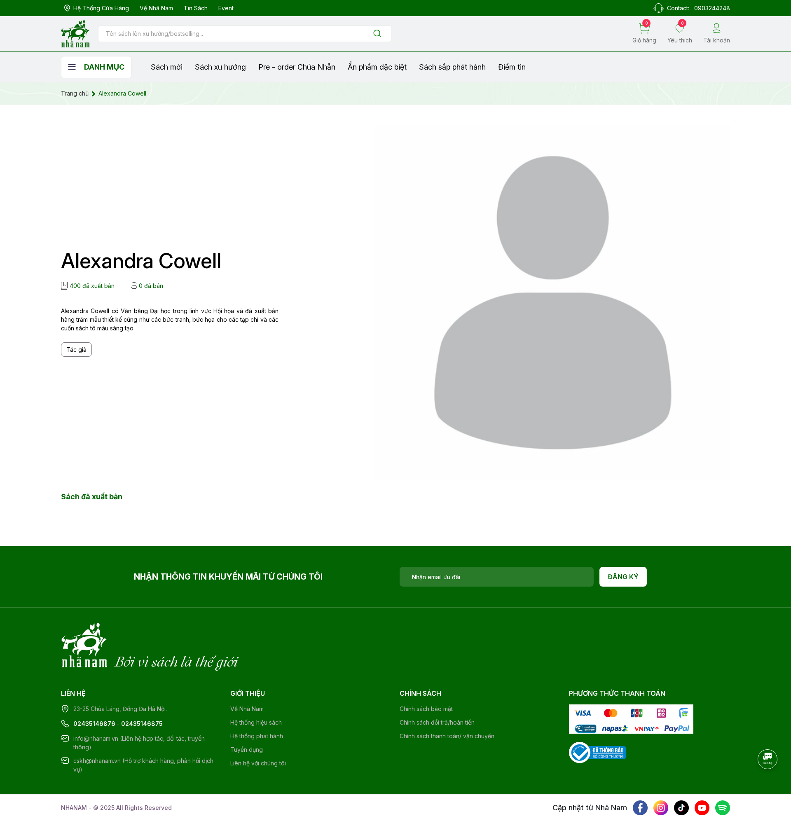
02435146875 (142, 723)
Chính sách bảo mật (426, 708)
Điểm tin (512, 67)
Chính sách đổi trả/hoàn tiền (437, 722)
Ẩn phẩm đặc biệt (377, 67)
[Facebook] (640, 807)
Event (226, 8)
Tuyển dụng (246, 749)
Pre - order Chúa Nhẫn (296, 67)
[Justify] (377, 34)
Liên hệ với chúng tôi (258, 763)
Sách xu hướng (220, 67)
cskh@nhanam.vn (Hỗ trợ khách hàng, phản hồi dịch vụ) (143, 765)
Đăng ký (623, 577)
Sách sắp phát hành (452, 67)
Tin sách (196, 8)
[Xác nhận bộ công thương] (597, 751)
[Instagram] (660, 807)
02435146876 (94, 723)
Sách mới (167, 67)
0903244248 (712, 8)
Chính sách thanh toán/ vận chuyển (447, 735)
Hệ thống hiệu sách (256, 722)
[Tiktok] (681, 807)
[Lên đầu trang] (768, 782)
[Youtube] (702, 807)
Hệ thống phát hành (256, 735)
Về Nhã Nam (156, 8)
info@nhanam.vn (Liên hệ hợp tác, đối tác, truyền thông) (139, 743)
